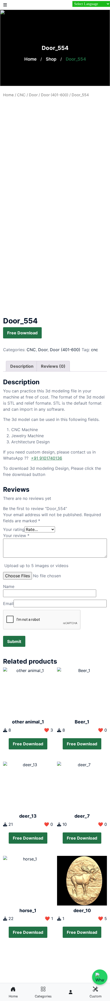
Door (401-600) (54, 95)
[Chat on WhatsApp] (99, 977)
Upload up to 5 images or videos (36, 565)
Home (30, 59)
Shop (51, 59)
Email (8, 603)
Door (33, 95)
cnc (94, 349)
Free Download (22, 332)
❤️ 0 (102, 730)
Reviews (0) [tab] (53, 366)
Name (8, 586)
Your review (16, 535)
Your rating (14, 529)
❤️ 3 (48, 730)
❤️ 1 (49, 918)
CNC (21, 95)
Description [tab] (22, 366)
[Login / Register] (70, 992)
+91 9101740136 (46, 458)
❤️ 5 (102, 918)
